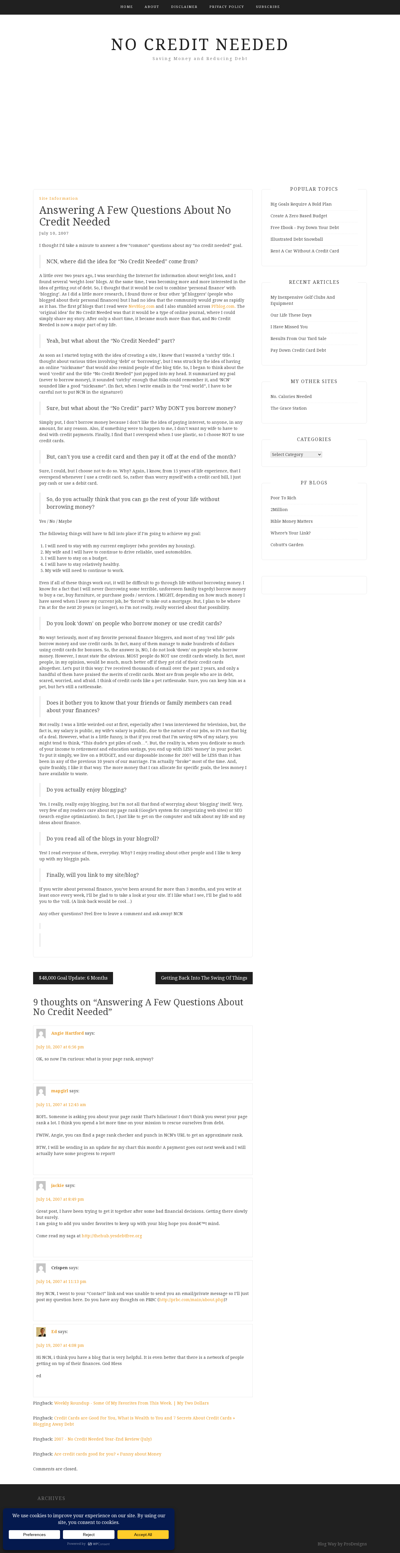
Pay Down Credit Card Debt (298, 350)
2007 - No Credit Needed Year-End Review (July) (103, 1439)
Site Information (58, 198)
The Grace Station (289, 408)
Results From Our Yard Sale (299, 338)
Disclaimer (184, 7)
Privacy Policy (226, 7)
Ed (54, 1331)
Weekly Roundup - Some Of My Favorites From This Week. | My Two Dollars (131, 1403)
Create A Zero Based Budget (299, 215)
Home (126, 7)
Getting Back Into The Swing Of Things (204, 978)
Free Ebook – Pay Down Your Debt (305, 227)
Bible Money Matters (292, 521)
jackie (57, 1185)
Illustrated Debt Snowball (297, 239)
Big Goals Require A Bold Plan (301, 204)
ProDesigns (355, 1544)
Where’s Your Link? (291, 533)
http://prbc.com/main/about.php (191, 1299)
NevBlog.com (142, 306)
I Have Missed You (289, 326)
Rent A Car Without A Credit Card (305, 251)
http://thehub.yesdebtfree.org (112, 1235)
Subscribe (268, 7)
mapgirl (59, 1091)
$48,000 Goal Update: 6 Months (73, 978)
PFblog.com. (223, 306)
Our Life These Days (291, 315)
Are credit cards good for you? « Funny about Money (107, 1454)
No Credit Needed (200, 44)
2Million (279, 509)
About (152, 7)
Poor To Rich (283, 498)
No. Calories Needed (291, 396)
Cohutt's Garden (287, 544)
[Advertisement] (200, 134)
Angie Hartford (67, 1033)
